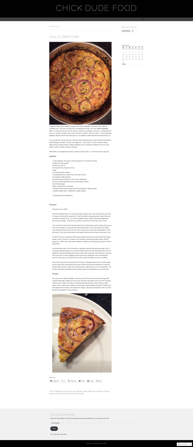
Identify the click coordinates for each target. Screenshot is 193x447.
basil (70, 391)
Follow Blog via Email (62, 415)
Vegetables (58, 391)
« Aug (123, 64)
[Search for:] (143, 19)
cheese (85, 391)
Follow (54, 428)
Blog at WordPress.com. (96, 443)
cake (73, 391)
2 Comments (80, 393)
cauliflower (79, 391)
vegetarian (52, 393)
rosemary (106, 391)
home (52, 19)
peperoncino (99, 391)
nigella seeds (91, 391)
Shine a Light (64, 19)
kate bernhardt (72, 393)
